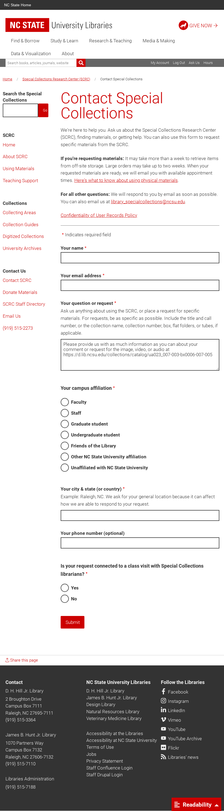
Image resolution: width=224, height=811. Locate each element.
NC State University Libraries (118, 682)
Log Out (179, 63)
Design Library (100, 704)
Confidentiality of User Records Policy (99, 215)
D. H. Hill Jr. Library (24, 691)
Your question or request (87, 303)
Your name (72, 248)
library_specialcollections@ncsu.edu (148, 201)
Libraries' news (183, 757)
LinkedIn (176, 710)
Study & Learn (64, 40)
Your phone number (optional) (93, 533)
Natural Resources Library (112, 711)
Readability (196, 804)
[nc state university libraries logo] (58, 25)
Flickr (173, 748)
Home (7, 79)
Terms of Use (100, 747)
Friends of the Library (93, 446)
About (68, 53)
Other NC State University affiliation (108, 456)
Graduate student (89, 424)
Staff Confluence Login (109, 768)
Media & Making (159, 40)
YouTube (176, 729)
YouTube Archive (184, 738)
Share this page (23, 660)
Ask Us (194, 63)
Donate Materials (20, 292)
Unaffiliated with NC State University (109, 467)
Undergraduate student (95, 435)
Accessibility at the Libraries (114, 733)
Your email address (81, 275)
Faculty (79, 402)
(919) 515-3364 (20, 719)
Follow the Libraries (183, 682)
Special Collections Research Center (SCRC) (56, 79)
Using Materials (18, 168)
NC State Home (17, 5)
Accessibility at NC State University (121, 740)
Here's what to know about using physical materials (126, 180)
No (74, 598)
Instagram (178, 701)
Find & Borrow (25, 40)
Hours (208, 63)
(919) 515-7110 (20, 763)
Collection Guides (21, 224)
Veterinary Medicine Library (114, 718)
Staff (76, 413)
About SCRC (15, 156)
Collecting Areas (19, 212)
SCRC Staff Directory (24, 304)
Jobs (91, 754)
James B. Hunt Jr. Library (30, 735)
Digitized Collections (23, 236)
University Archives (22, 248)
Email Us (12, 316)
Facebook (177, 692)
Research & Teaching (110, 40)
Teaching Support (20, 180)
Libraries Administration (29, 778)
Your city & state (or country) (91, 489)
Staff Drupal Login (104, 774)
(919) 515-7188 (20, 787)
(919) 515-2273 (18, 328)
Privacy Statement (104, 761)
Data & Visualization (31, 53)
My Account (160, 63)
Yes (75, 588)
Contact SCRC (17, 280)
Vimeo (174, 720)
